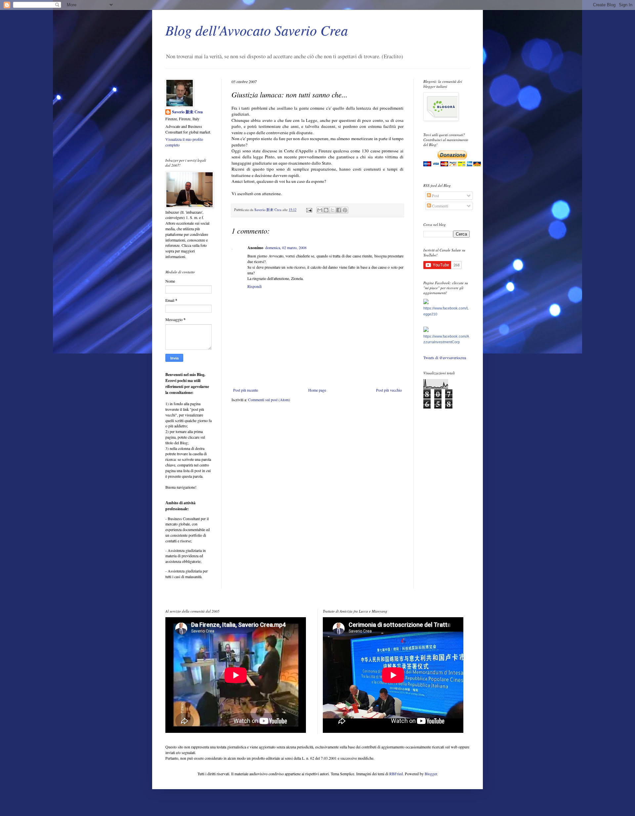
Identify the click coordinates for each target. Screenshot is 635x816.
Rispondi (254, 286)
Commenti (439, 205)
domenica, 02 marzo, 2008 (286, 247)
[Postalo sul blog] (326, 210)
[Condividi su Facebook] (338, 210)
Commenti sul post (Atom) (269, 399)
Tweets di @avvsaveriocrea (444, 357)
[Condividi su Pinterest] (345, 210)
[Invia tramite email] (320, 210)
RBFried (396, 773)
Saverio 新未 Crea (187, 112)
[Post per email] (309, 209)
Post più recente (245, 390)
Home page (317, 390)
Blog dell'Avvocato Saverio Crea (256, 30)
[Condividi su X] (332, 210)
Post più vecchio (389, 390)
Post (435, 195)
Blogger (431, 773)
